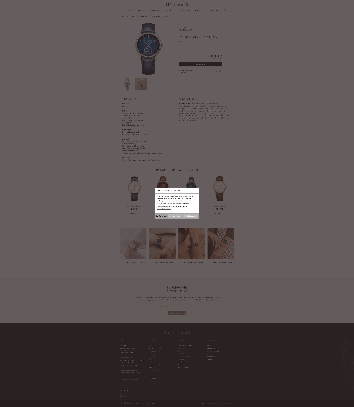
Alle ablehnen (175, 216)
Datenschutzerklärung (164, 209)
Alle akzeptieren (190, 216)
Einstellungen (161, 216)
